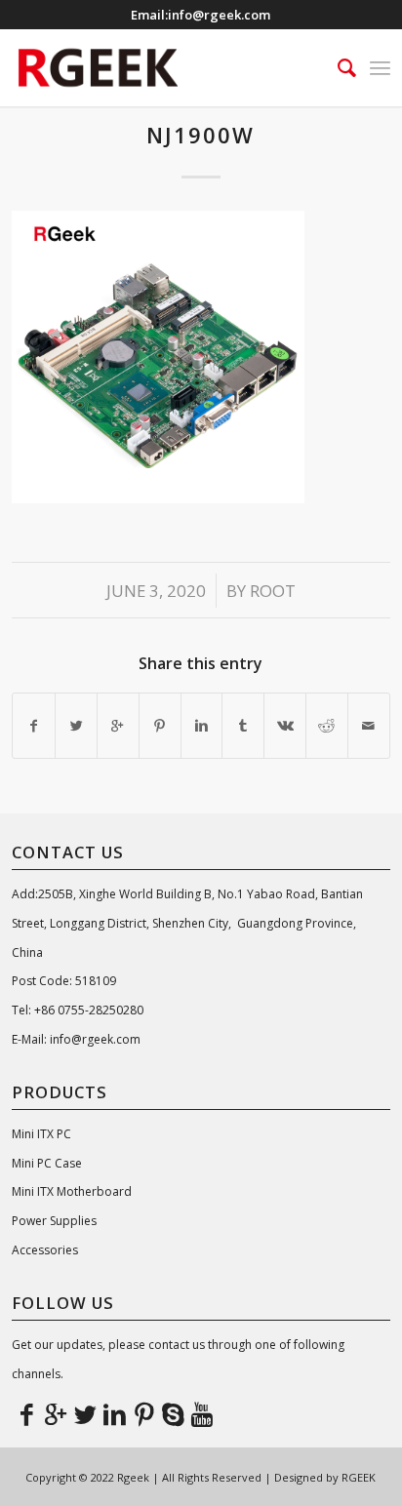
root (273, 590)
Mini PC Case (47, 1163)
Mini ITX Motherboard (72, 1191)
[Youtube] (202, 1413)
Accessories (45, 1250)
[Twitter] (85, 1413)
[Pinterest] (143, 1413)
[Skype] (172, 1413)
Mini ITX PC (41, 1134)
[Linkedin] (114, 1413)
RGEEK (359, 1477)
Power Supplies (54, 1220)
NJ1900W (200, 134)
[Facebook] (26, 1413)
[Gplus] (55, 1413)
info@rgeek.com (219, 14)
